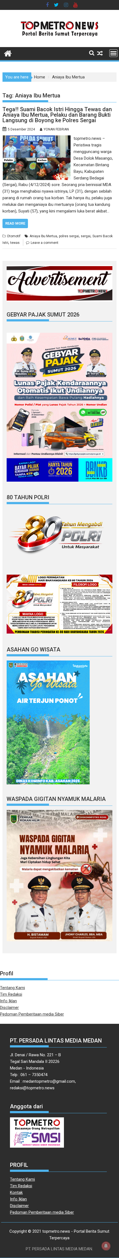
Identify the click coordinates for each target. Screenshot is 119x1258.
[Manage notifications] (106, 1245)
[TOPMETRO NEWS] (8, 53)
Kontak (16, 1192)
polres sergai (69, 236)
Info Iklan (8, 1000)
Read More (15, 223)
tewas (15, 243)
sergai (85, 236)
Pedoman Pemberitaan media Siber (32, 1014)
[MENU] (113, 53)
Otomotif (13, 236)
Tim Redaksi (11, 994)
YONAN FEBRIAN (56, 129)
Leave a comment (44, 243)
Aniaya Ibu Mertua (43, 236)
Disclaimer (9, 1007)
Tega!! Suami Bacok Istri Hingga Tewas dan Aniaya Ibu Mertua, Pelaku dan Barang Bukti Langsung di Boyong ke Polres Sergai (57, 115)
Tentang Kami (12, 987)
